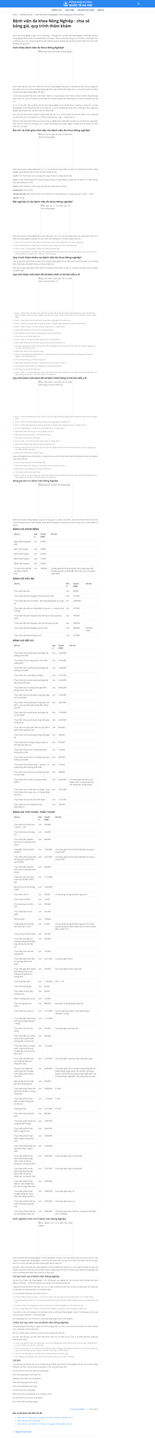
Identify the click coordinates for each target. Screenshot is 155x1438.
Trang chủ (56, 10)
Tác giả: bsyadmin (78, 1409)
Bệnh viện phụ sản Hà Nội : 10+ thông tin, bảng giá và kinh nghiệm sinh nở (44, 1424)
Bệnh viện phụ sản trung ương (28, 1421)
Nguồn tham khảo (23, 1432)
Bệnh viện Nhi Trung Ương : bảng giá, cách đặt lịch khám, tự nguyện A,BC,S (45, 1417)
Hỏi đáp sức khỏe (85, 10)
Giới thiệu (69, 10)
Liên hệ (100, 10)
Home (15, 15)
